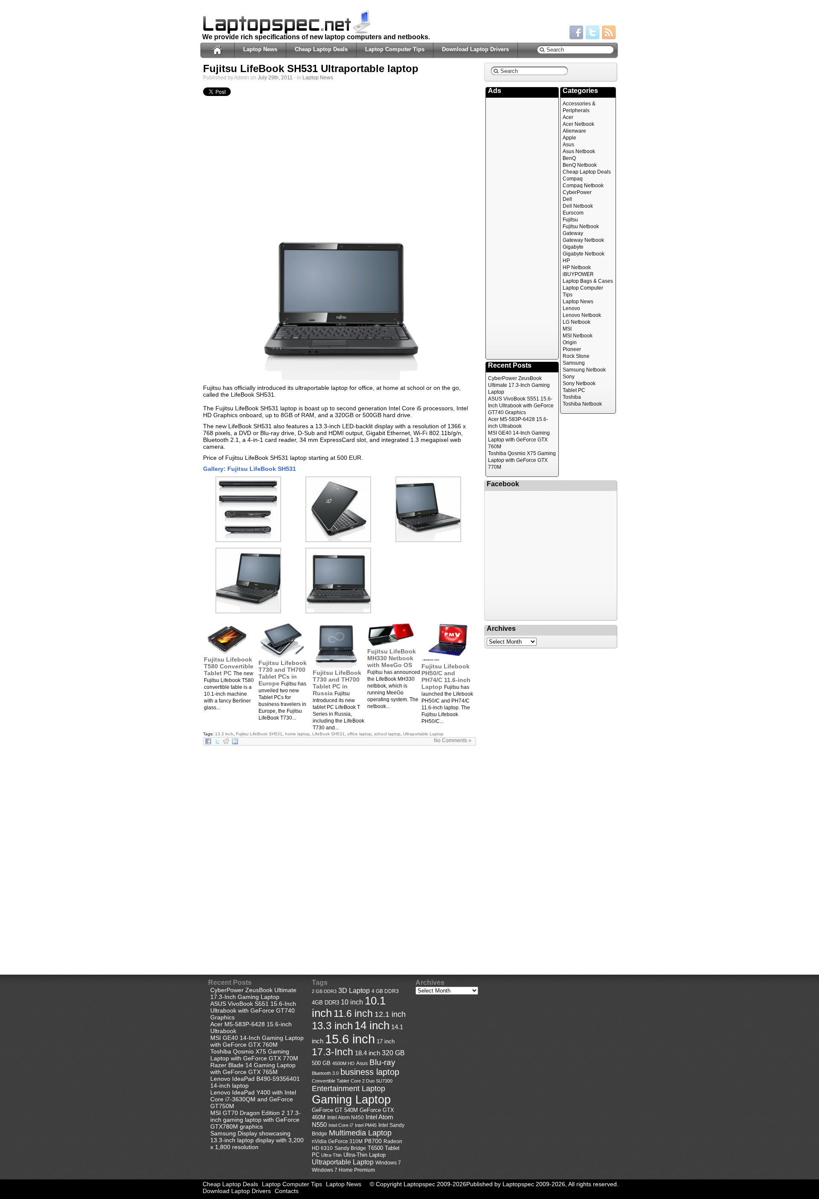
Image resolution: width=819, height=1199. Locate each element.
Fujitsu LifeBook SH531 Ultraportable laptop (310, 68)
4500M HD (343, 1063)
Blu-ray (382, 1062)
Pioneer (572, 349)
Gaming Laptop (351, 1099)
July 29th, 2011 (275, 78)
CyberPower (577, 192)
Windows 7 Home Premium (343, 1170)
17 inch (386, 1041)
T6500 (375, 1148)
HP (566, 261)
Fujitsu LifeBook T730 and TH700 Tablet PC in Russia (337, 683)
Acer (568, 117)
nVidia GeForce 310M (337, 1141)
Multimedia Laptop (360, 1133)
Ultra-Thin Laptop (364, 1155)
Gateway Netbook (583, 240)
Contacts (287, 1190)
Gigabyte (573, 247)
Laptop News (260, 49)
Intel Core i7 (340, 1125)
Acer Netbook (578, 124)
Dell (567, 199)
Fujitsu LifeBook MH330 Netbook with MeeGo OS (391, 658)
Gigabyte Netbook (583, 254)
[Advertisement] (339, 164)
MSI (567, 329)
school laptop (387, 734)
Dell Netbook (578, 206)
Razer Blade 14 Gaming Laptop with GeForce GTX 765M (253, 1068)
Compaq (573, 179)
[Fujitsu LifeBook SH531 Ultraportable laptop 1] (339, 303)
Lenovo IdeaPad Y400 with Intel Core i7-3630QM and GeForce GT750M (253, 1099)
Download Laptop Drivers (475, 49)
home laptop (297, 734)
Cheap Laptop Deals (321, 49)
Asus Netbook (579, 151)
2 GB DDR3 (324, 991)
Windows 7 (388, 1163)
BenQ (569, 158)
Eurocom (573, 213)
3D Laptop (354, 990)
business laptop (369, 1072)
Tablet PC (574, 390)
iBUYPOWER (578, 274)
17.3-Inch (332, 1051)
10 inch (352, 1002)
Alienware (574, 131)
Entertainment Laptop (348, 1088)
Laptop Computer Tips (394, 49)
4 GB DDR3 (385, 991)
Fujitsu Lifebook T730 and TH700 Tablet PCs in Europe (282, 673)
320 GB (393, 1053)
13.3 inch (224, 734)
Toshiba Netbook (582, 404)
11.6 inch (353, 1013)
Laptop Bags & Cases (588, 281)
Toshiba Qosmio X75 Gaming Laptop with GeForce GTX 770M (522, 460)
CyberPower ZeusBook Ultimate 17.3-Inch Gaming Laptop (519, 385)
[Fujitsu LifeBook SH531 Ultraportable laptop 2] (248, 611)
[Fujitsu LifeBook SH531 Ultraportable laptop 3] (428, 540)
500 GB (321, 1063)
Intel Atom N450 (345, 1117)
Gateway (573, 233)
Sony (569, 377)
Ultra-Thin (331, 1155)
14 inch (371, 1025)
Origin (570, 342)
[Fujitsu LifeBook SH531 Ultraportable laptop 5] (248, 540)
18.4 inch (367, 1053)
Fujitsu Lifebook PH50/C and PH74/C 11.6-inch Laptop (445, 676)
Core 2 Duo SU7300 (371, 1080)
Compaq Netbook (583, 186)
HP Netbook (577, 267)
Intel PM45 (366, 1125)
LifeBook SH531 (328, 734)
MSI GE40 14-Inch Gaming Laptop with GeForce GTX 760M (519, 440)
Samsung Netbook (584, 370)
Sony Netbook (579, 383)
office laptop (359, 734)
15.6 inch (350, 1039)
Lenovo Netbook (582, 315)
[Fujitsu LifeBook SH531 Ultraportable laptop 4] (338, 540)
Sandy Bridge (350, 1148)
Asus (568, 145)
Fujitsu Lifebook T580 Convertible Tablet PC (228, 666)
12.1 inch (390, 1014)
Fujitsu (570, 220)
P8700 (373, 1141)
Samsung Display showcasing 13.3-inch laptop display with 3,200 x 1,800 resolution (257, 1140)
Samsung (574, 363)
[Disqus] (339, 852)
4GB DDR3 (325, 1003)
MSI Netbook (577, 336)
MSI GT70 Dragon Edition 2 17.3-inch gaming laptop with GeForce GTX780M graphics (255, 1119)
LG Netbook (576, 322)
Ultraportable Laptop (423, 734)
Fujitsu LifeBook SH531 (259, 734)
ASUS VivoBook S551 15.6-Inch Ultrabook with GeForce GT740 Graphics (521, 405)
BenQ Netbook (580, 165)
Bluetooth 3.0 (325, 1073)
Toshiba (572, 397)
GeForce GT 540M (335, 1110)
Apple (569, 138)
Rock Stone (576, 356)
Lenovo (571, 308)
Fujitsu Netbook (581, 226)
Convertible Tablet (330, 1080)
